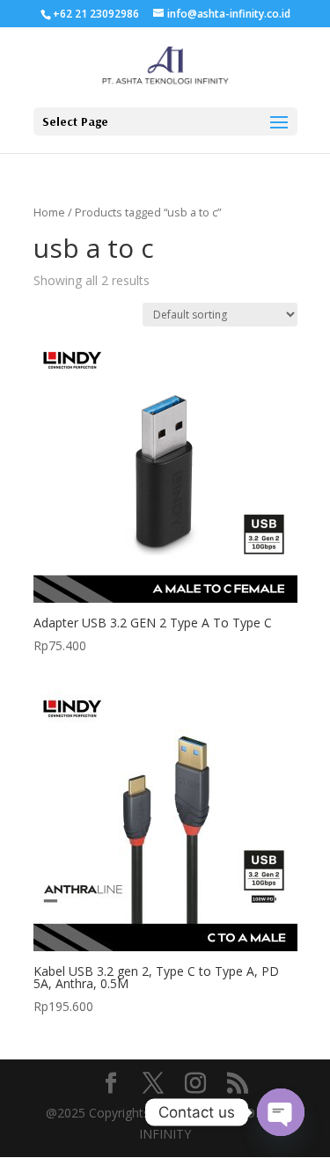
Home (49, 212)
